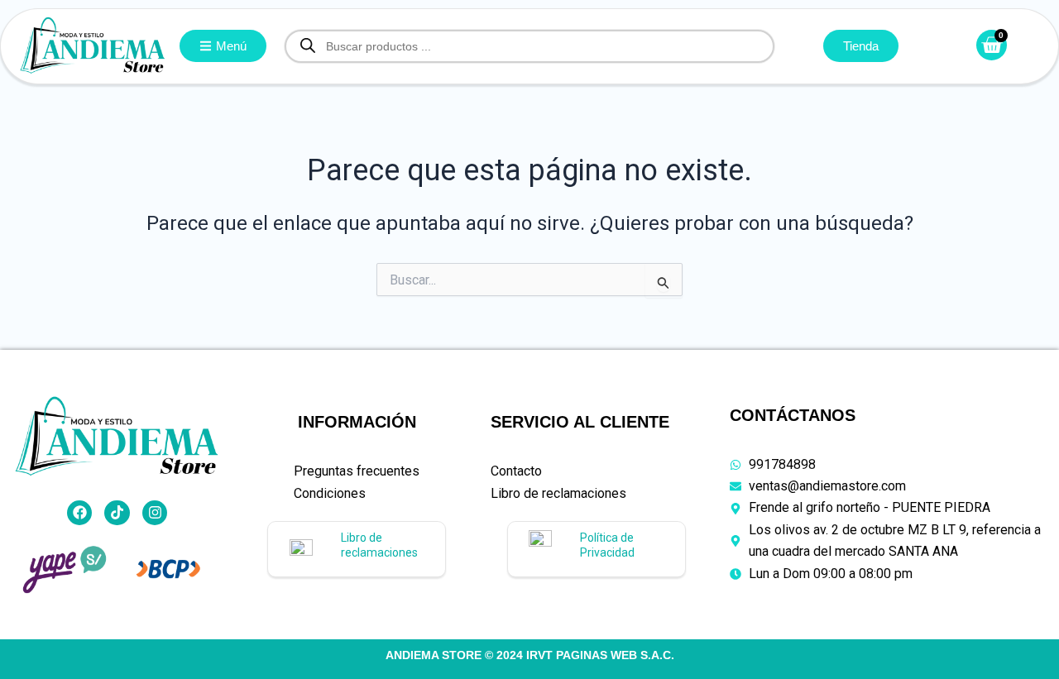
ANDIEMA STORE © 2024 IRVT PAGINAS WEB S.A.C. (530, 655)
